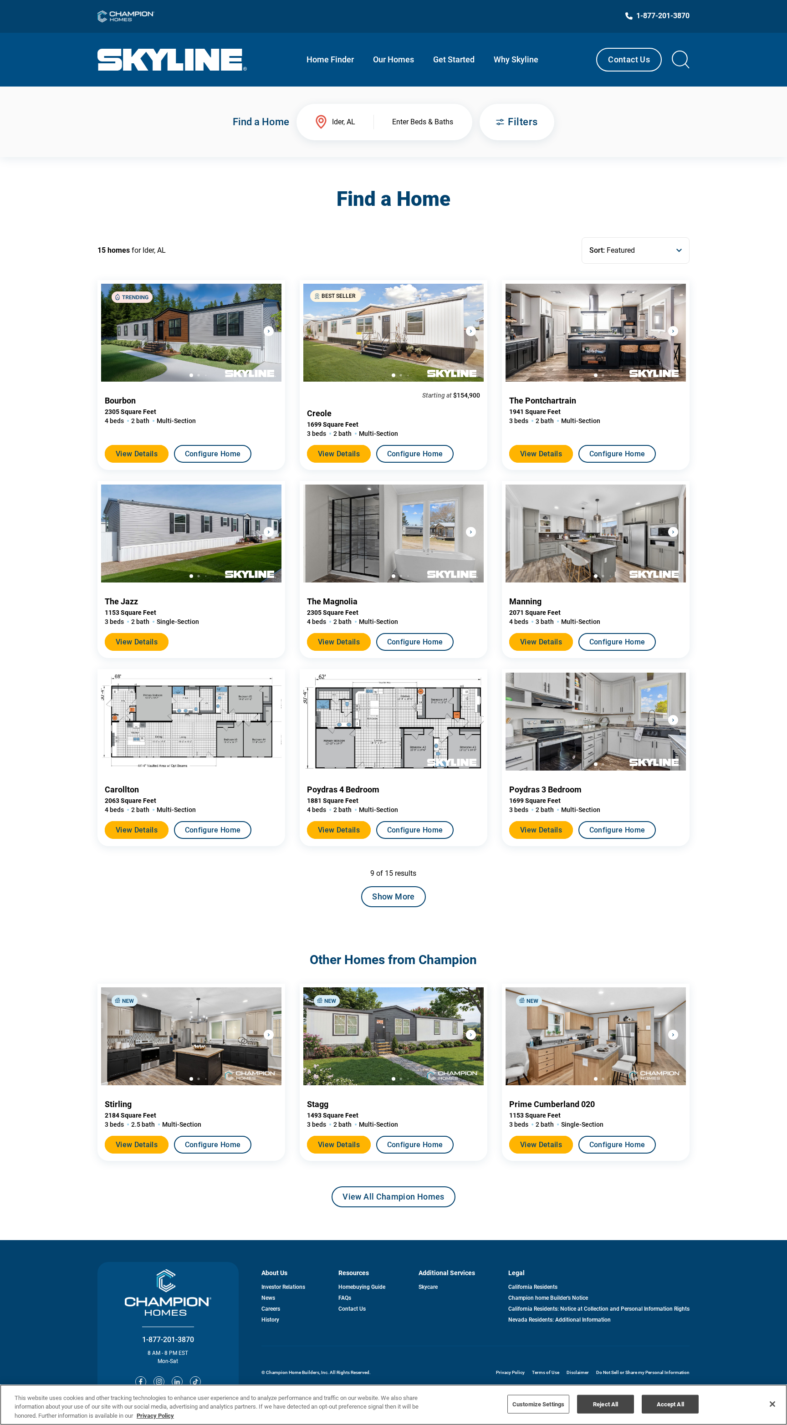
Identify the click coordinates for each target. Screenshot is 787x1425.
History (270, 1320)
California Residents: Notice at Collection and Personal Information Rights (599, 1309)
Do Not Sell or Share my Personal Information (643, 1372)
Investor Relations (283, 1287)
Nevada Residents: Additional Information (559, 1320)
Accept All (670, 1403)
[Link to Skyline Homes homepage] (172, 60)
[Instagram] (158, 1381)
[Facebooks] (140, 1381)
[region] (393, 1404)
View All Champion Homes (393, 1199)
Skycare (428, 1287)
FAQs (344, 1298)
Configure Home (212, 453)
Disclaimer (578, 1372)
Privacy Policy (510, 1372)
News (268, 1298)
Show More (393, 896)
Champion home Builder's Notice (548, 1298)
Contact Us (629, 59)
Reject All (605, 1403)
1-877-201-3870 (168, 1339)
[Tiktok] (195, 1381)
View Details (137, 453)
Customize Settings (538, 1403)
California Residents (532, 1287)
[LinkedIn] (177, 1381)
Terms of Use (545, 1372)
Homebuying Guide (361, 1287)
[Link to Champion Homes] (125, 16)
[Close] (772, 1404)
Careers (270, 1309)
